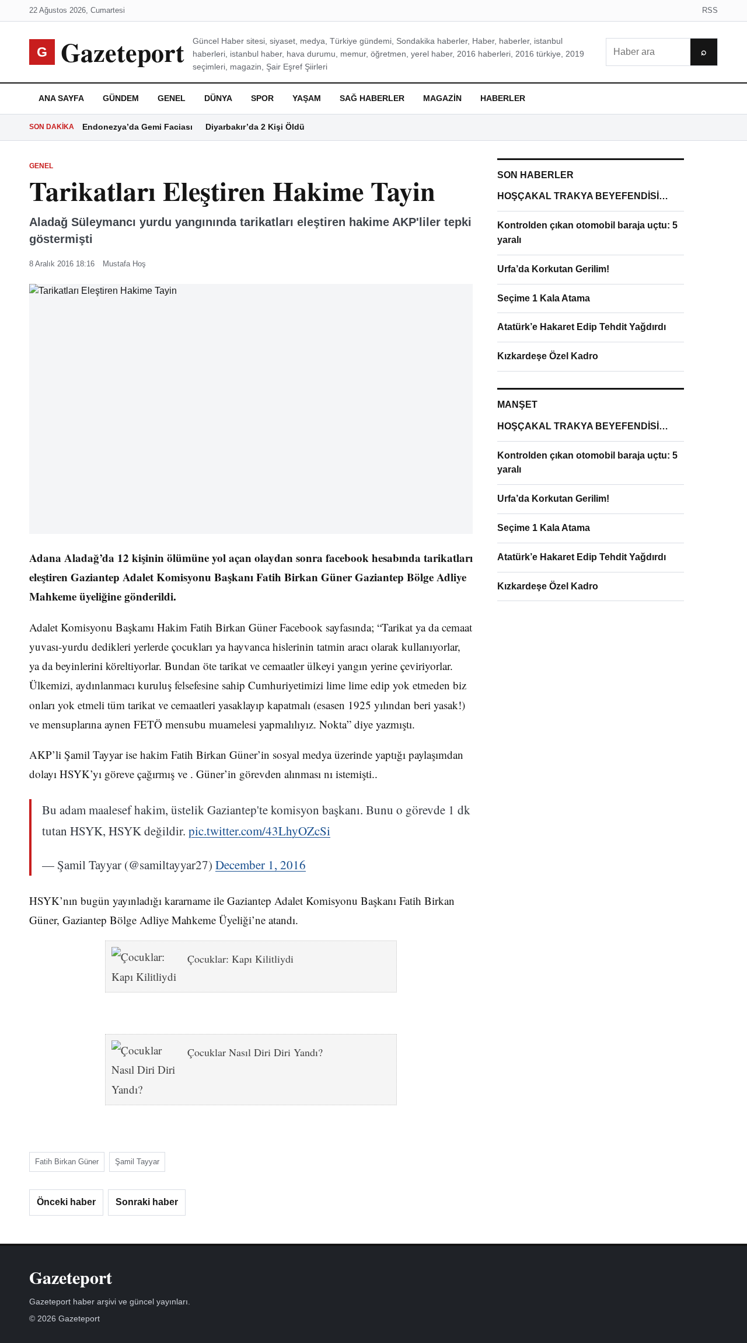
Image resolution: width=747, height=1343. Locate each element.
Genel (172, 98)
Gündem (121, 98)
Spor (262, 98)
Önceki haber (66, 1202)
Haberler (502, 98)
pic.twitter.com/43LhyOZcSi (259, 831)
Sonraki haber (147, 1202)
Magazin (442, 98)
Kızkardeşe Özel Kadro (547, 356)
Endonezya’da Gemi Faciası (137, 126)
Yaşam (306, 98)
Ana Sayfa (61, 98)
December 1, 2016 (260, 864)
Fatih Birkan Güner (67, 1161)
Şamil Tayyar (137, 1161)
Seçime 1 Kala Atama (543, 298)
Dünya (218, 98)
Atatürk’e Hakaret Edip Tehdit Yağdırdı (581, 327)
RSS (710, 10)
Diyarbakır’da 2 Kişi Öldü (255, 126)
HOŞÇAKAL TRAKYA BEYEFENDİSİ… (582, 196)
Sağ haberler (372, 98)
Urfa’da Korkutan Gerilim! (553, 269)
